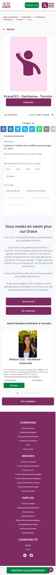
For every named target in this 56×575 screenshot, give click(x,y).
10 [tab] (38, 393)
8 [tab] (33, 393)
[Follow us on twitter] (25, 555)
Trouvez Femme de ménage (28, 487)
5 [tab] (26, 393)
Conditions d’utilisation (28, 441)
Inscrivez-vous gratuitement (28, 570)
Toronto (19, 19)
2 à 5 (18, 169)
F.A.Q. (28, 549)
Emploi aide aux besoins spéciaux (28, 520)
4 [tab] (24, 393)
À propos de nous (28, 428)
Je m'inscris (28, 301)
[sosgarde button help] (50, 569)
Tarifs (28, 445)
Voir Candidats (28, 401)
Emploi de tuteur (28, 533)
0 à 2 (8, 169)
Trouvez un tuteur (28, 491)
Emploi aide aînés (28, 516)
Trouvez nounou (28, 470)
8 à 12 (37, 169)
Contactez (28, 102)
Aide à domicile (10, 17)
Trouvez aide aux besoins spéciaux (28, 478)
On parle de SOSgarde (28, 432)
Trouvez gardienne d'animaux (28, 483)
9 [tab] (36, 393)
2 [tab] (19, 393)
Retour (11, 29)
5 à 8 (28, 169)
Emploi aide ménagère (28, 528)
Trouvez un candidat (28, 462)
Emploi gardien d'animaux (28, 524)
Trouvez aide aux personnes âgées (28, 474)
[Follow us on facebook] (31, 555)
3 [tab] (22, 393)
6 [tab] (29, 393)
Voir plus (14, 385)
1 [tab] (17, 393)
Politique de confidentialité (28, 436)
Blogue (28, 545)
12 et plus (10, 176)
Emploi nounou (28, 512)
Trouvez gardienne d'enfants (28, 466)
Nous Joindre (28, 449)
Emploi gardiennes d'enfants (28, 508)
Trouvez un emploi (28, 503)
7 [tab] (31, 393)
